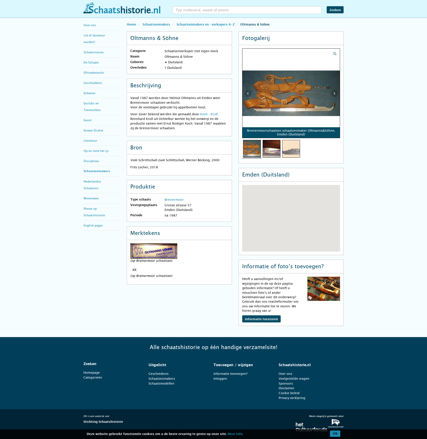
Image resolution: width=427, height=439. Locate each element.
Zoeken (335, 10)
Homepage (91, 372)
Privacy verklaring (292, 398)
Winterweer (91, 198)
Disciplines (91, 161)
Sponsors (286, 383)
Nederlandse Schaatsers (92, 185)
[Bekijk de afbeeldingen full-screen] (291, 93)
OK (335, 433)
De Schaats (91, 62)
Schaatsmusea (93, 52)
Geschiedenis (93, 83)
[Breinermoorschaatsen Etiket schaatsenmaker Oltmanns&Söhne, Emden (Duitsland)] (271, 148)
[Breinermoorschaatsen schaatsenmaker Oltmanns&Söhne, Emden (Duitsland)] (252, 148)
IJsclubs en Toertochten (92, 107)
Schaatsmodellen (161, 383)
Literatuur (90, 140)
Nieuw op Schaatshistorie (94, 212)
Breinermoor (174, 199)
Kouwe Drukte (93, 130)
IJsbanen (89, 93)
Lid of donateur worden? (94, 39)
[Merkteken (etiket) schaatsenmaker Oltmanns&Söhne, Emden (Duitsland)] (291, 148)
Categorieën (92, 377)
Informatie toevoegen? (231, 373)
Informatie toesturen (261, 319)
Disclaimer (286, 388)
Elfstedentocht (94, 72)
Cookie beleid (289, 393)
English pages (93, 225)
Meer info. (235, 434)
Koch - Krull (209, 114)
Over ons (90, 25)
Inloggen (220, 378)
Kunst (88, 120)
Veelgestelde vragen (294, 378)
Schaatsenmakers (97, 171)
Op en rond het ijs (96, 151)
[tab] (110, 364)
